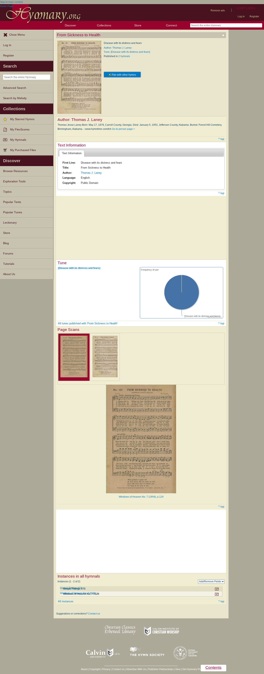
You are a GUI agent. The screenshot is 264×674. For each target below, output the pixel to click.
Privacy (106, 669)
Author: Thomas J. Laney (118, 47)
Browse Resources (15, 171)
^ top (221, 139)
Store (137, 25)
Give (177, 669)
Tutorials (8, 263)
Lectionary (10, 222)
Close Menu (17, 34)
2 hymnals (124, 56)
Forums (8, 253)
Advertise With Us (136, 669)
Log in (241, 16)
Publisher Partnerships (160, 669)
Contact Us (118, 669)
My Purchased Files (23, 150)
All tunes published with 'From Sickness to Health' (88, 323)
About (84, 669)
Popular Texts (12, 202)
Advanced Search (14, 87)
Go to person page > (123, 129)
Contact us (94, 613)
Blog (6, 243)
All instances (65, 601)
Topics (7, 191)
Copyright (94, 669)
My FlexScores (19, 129)
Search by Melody (15, 98)
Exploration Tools (14, 181)
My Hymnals (18, 139)
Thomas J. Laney (91, 172)
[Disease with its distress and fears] (79, 267)
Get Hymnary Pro (192, 669)
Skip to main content (11, 2)
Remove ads (218, 10)
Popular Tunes (12, 212)
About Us (9, 274)
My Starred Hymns (22, 119)
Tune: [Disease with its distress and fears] (127, 51)
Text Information (71, 153)
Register (254, 16)
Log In (7, 45)
